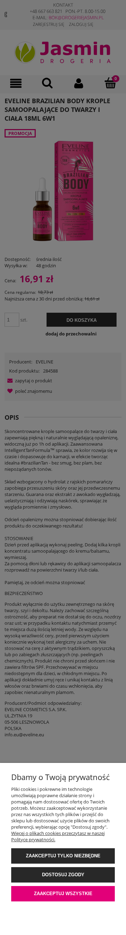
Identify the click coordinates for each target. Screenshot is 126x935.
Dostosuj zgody (63, 874)
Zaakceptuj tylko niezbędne (63, 855)
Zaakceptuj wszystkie (63, 893)
